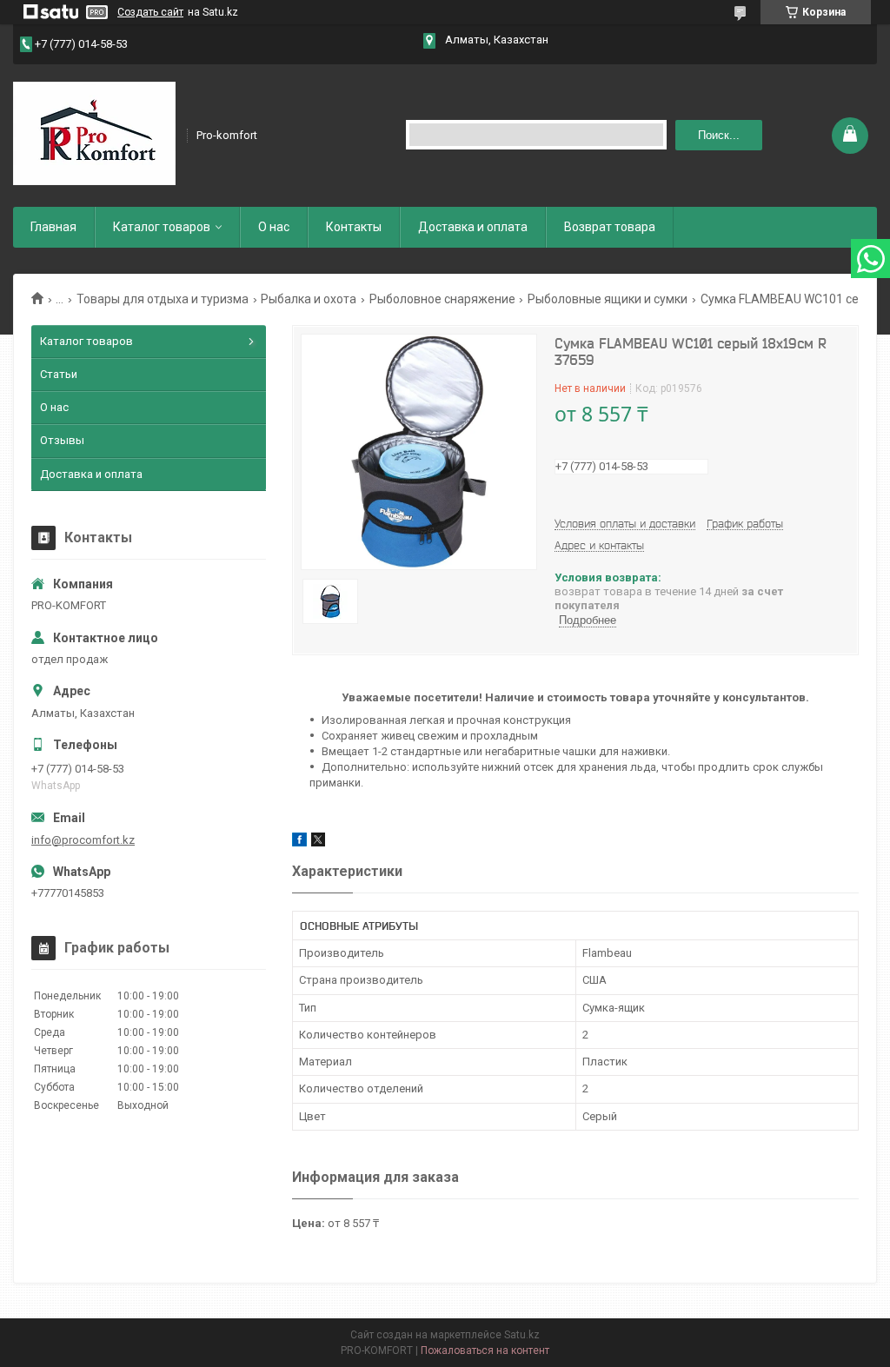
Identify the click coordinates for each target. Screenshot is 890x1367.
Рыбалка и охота (308, 299)
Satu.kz (522, 1335)
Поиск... (719, 135)
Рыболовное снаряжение (442, 299)
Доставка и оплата (473, 227)
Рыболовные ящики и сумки (607, 299)
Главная (53, 227)
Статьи (58, 374)
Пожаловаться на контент (485, 1350)
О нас (273, 227)
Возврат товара (609, 227)
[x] (318, 842)
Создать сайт (150, 12)
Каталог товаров (161, 227)
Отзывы (62, 440)
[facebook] (299, 842)
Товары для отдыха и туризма (162, 299)
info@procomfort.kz (83, 839)
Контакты (354, 227)
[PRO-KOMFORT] (94, 134)
